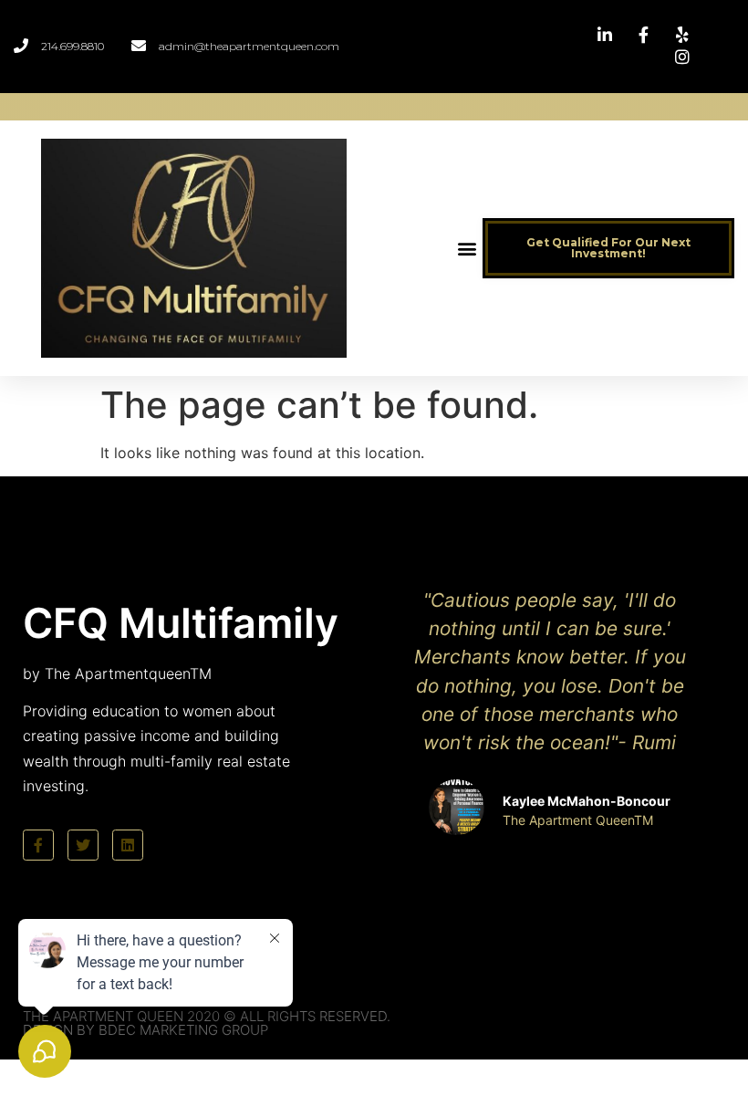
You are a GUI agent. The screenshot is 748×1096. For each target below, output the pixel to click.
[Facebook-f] (38, 845)
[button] (467, 248)
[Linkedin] (127, 845)
